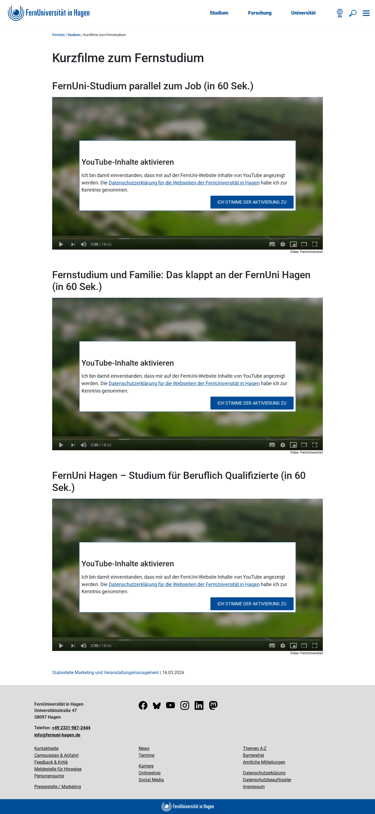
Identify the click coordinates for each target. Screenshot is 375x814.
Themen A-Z (255, 748)
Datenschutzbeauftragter (267, 779)
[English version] (339, 13)
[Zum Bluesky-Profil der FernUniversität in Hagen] (157, 707)
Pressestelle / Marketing (57, 786)
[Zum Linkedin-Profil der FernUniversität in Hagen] (199, 707)
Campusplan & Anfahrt (56, 755)
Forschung (260, 13)
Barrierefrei (253, 755)
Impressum (254, 786)
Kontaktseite (46, 748)
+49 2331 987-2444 (71, 727)
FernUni (58, 35)
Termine (146, 755)
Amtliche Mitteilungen (264, 762)
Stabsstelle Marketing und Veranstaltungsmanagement (105, 672)
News (144, 748)
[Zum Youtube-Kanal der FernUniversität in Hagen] (170, 707)
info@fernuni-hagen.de (57, 735)
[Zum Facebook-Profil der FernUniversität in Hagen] (143, 707)
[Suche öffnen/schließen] (353, 13)
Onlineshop (150, 773)
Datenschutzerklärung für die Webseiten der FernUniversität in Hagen (184, 182)
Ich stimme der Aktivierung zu (251, 202)
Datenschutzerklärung (264, 773)
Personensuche (49, 776)
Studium (219, 13)
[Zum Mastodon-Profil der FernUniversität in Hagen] (213, 707)
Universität (303, 13)
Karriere (146, 766)
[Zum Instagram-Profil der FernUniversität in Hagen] (184, 707)
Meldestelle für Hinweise (58, 769)
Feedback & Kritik (51, 762)
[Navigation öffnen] (366, 13)
